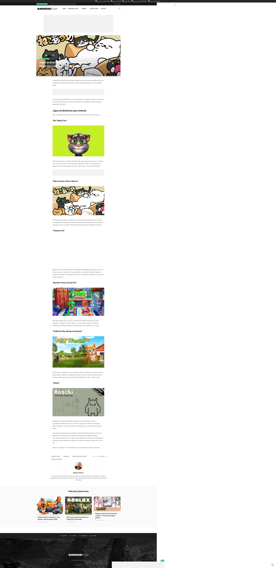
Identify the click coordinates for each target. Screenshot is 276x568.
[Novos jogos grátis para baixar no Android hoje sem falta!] (78, 505)
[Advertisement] (78, 24)
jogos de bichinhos (56, 459)
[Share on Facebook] (111, 69)
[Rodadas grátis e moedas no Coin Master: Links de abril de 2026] (49, 505)
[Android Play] (47, 8)
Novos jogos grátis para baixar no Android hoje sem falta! (61, 3)
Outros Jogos (94, 8)
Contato (103, 8)
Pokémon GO (88, 270)
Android (78, 80)
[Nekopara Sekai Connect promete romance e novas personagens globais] (107, 504)
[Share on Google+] (115, 69)
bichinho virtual (55, 456)
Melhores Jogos (73, 8)
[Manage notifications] (272, 565)
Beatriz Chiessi (46, 69)
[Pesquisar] (119, 8)
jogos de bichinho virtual (79, 456)
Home (64, 8)
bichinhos (66, 456)
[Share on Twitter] (113, 69)
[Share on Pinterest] (117, 69)
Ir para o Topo (78, 564)
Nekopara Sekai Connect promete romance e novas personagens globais (106, 516)
